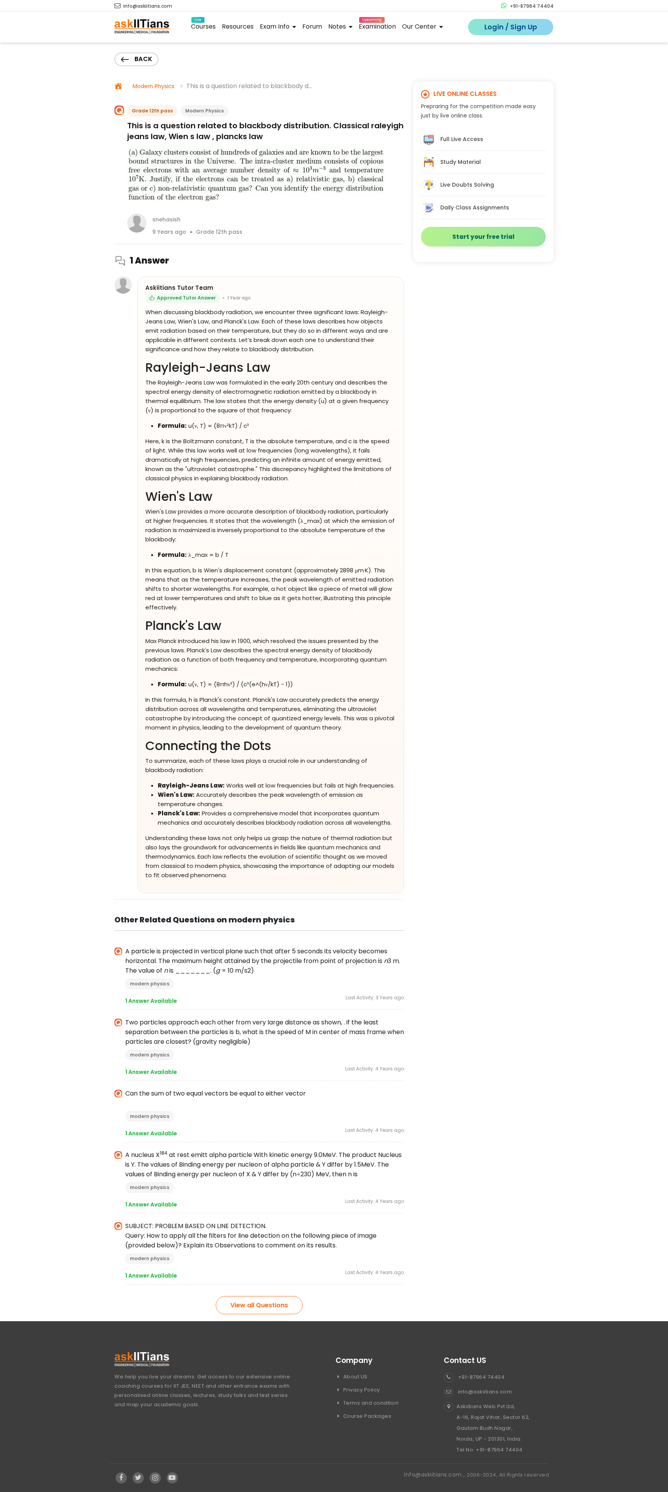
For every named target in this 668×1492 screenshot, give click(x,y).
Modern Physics (153, 86)
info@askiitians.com (147, 6)
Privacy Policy (361, 1389)
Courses (203, 25)
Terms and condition (370, 1403)
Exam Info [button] (275, 26)
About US (355, 1376)
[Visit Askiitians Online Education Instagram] (155, 1478)
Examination (377, 25)
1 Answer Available (151, 1001)
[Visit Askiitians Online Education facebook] (121, 1478)
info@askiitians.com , (435, 1474)
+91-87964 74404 (531, 6)
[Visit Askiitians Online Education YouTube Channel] (172, 1478)
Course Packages (366, 1416)
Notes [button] (338, 26)
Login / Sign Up (510, 27)
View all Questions (259, 1305)
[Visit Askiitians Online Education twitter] (138, 1478)
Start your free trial (483, 237)
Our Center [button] (420, 26)
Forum (312, 26)
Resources (238, 26)
